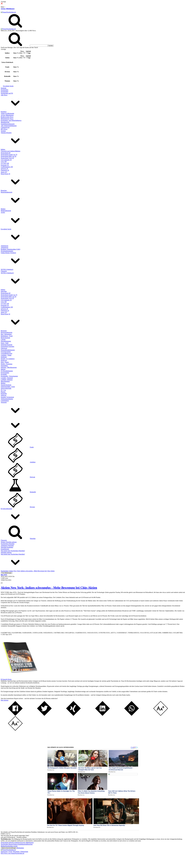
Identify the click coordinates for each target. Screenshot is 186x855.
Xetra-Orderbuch (15, 842)
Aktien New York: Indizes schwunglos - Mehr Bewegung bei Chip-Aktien (49, 587)
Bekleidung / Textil (6, 336)
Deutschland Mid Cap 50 (8, 156)
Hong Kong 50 (5, 174)
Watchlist (32, 538)
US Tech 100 (5, 163)
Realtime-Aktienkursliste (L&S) (10, 249)
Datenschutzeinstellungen (9, 848)
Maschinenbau (5, 381)
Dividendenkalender (7, 251)
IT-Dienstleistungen (7, 371)
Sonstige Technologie (7, 397)
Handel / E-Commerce (8, 358)
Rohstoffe (4, 393)
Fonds (32, 447)
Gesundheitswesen (6, 353)
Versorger (4, 402)
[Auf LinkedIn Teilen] (102, 715)
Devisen (32, 507)
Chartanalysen (5, 127)
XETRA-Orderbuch (7, 269)
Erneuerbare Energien (7, 346)
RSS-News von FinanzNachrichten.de (12, 853)
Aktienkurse (4, 246)
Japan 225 (4, 172)
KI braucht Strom (6, 679)
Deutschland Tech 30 (7, 158)
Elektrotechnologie (6, 345)
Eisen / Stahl (4, 343)
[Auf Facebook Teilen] (15, 715)
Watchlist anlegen (6, 552)
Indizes (3, 149)
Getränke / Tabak (6, 355)
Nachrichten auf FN (7, 93)
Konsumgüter (5, 372)
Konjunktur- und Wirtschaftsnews (11, 120)
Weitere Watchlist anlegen (9, 542)
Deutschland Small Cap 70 (9, 154)
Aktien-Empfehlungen (20, 844)
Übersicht (4, 271)
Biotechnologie (5, 338)
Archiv (3, 212)
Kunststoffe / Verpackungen (9, 376)
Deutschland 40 (5, 153)
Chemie (3, 339)
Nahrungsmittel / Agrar (8, 386)
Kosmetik (4, 374)
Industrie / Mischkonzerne (9, 367)
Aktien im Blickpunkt (7, 113)
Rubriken (3, 112)
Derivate (32, 477)
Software (3, 395)
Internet (3, 369)
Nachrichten (4, 90)
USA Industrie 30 (6, 160)
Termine (3, 131)
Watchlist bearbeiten (7, 547)
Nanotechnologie (6, 385)
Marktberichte (5, 122)
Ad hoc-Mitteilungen (7, 9)
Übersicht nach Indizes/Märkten (10, 151)
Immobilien (4, 365)
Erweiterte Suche (8, 86)
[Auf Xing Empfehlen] (73, 715)
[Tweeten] (44, 715)
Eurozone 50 (5, 165)
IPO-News (4, 129)
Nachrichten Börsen (7, 844)
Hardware (4, 360)
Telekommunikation (7, 399)
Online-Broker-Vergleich (8, 253)
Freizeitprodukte (6, 352)
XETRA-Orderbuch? (7, 273)
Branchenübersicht (6, 192)
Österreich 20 (5, 170)
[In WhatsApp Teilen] (131, 715)
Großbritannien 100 (7, 167)
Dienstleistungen (6, 341)
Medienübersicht (6, 210)
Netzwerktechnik (6, 388)
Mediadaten (20, 848)
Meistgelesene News (7, 119)
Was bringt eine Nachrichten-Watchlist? (13, 551)
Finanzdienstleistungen (8, 350)
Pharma (3, 392)
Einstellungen (5, 549)
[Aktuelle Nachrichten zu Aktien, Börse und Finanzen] (8, 12)
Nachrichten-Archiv (11, 846)
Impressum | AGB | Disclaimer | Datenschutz (14, 851)
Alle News (4, 95)
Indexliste (4, 291)
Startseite (3, 88)
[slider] (4, 581)
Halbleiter (4, 357)
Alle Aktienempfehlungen (9, 125)
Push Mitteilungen (7, 573)
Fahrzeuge (4, 348)
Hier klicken (4, 700)
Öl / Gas (3, 390)
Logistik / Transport (7, 378)
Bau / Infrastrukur (6, 334)
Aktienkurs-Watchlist (7, 545)
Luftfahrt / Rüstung (6, 379)
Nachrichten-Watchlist (7, 544)
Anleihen (32, 462)
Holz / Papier (5, 362)
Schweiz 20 (4, 168)
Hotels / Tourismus (6, 364)
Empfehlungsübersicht (7, 124)
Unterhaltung (5, 400)
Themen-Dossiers (6, 132)
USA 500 (4, 161)
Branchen (4, 190)
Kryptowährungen (6, 508)
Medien (3, 209)
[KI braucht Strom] (19, 677)
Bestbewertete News (7, 117)
